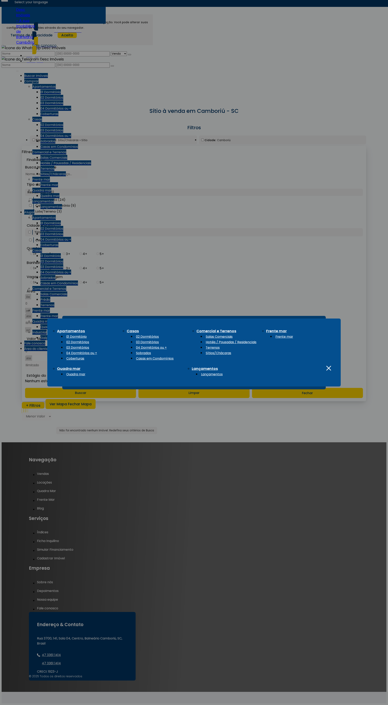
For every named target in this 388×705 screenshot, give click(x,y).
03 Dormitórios (77, 347)
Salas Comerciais (219, 336)
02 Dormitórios (77, 342)
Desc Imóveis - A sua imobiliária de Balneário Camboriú (25, 26)
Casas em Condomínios (155, 358)
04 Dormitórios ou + (81, 353)
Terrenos (213, 347)
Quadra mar (68, 368)
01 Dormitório (76, 336)
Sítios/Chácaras (218, 353)
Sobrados (143, 353)
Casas (133, 330)
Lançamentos (205, 368)
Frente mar (276, 330)
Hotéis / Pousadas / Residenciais (231, 342)
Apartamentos (71, 330)
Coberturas (75, 358)
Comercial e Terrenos (216, 330)
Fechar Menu (328, 368)
